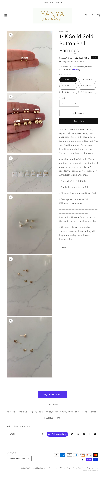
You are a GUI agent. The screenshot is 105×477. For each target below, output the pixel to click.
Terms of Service (89, 412)
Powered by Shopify (38, 468)
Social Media (49, 418)
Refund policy (52, 468)
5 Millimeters (87, 86)
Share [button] (64, 247)
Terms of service (78, 468)
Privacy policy (65, 468)
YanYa (28, 468)
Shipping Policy (36, 412)
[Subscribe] (42, 434)
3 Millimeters (87, 79)
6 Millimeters (68, 92)
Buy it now (79, 121)
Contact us (22, 412)
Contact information (90, 471)
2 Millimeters (68, 79)
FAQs (59, 418)
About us (11, 412)
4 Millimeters (68, 86)
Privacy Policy (52, 412)
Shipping (62, 62)
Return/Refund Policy (69, 412)
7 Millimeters (87, 92)
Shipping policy (92, 468)
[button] (6, 16)
